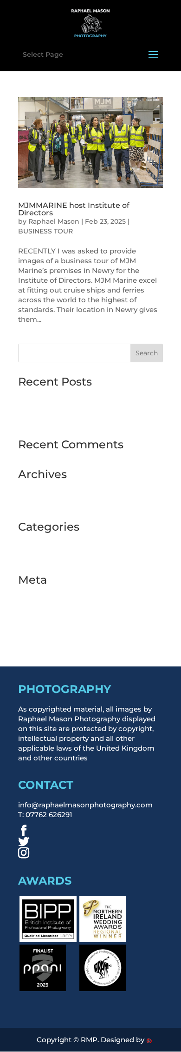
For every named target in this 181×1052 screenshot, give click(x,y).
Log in (29, 595)
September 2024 (47, 502)
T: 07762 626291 (45, 814)
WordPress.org (44, 634)
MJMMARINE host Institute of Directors (73, 209)
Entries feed (39, 608)
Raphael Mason (53, 221)
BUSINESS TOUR (45, 231)
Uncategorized (44, 555)
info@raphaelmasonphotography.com (85, 804)
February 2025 (43, 489)
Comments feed (46, 621)
